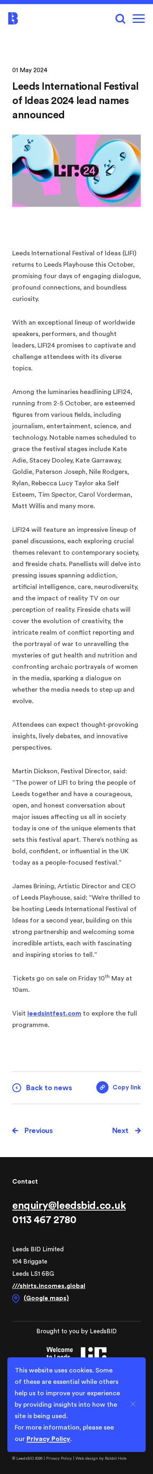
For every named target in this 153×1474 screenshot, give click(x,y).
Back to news (49, 1087)
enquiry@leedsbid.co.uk (69, 1206)
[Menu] (139, 18)
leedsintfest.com (54, 1013)
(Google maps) (46, 1298)
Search (120, 18)
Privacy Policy (59, 1458)
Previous (38, 1130)
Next (120, 1130)
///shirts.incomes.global (48, 1286)
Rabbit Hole (115, 1458)
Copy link (118, 1084)
